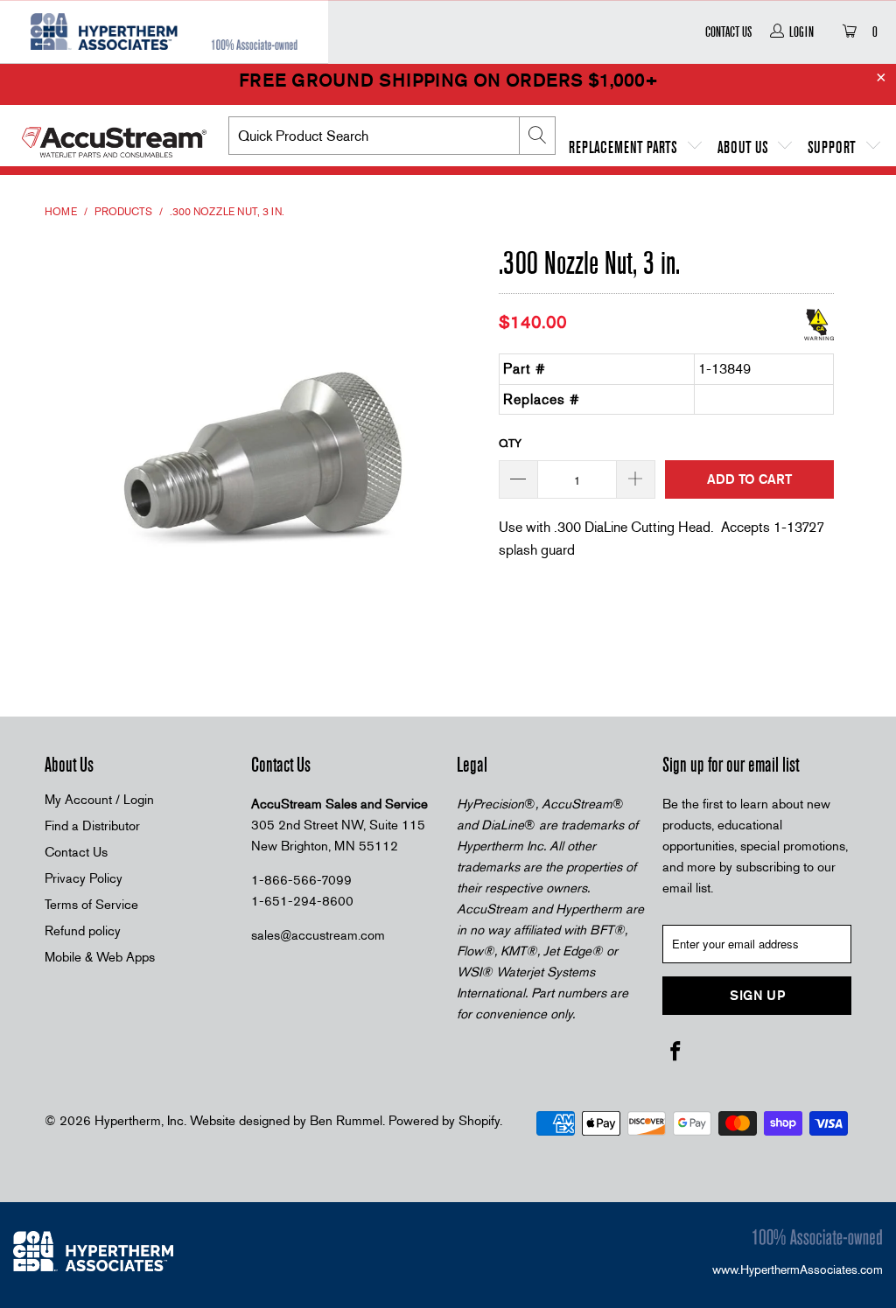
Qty (510, 443)
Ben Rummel (346, 1121)
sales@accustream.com (318, 935)
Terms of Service (91, 904)
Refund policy (83, 931)
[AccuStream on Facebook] (675, 1052)
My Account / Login (99, 799)
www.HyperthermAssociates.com (797, 1269)
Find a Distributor (92, 826)
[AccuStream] (114, 135)
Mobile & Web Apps (100, 957)
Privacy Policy (83, 878)
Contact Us (728, 31)
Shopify (479, 1121)
